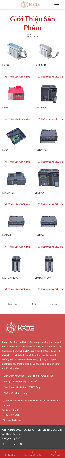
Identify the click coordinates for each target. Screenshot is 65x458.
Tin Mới (33, 381)
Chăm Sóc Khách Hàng (15, 393)
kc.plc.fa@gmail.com (16, 420)
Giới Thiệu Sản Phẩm (15, 387)
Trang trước (14, 304)
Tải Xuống (34, 387)
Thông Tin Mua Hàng (15, 381)
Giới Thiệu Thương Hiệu (41, 375)
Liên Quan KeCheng (14, 375)
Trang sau (52, 304)
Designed (7, 438)
